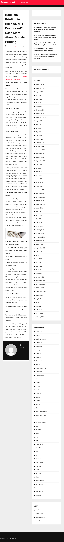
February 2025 (40, 106)
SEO (37, 455)
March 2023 (39, 182)
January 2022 (40, 233)
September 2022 (41, 204)
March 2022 (39, 226)
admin (6, 48)
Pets (37, 440)
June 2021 (39, 259)
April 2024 (39, 135)
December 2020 (40, 280)
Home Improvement (41, 411)
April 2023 (39, 179)
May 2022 (39, 219)
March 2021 (39, 269)
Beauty (38, 350)
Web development (41, 488)
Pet (37, 437)
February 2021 (40, 273)
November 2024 (40, 110)
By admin (22, 346)
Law (37, 426)
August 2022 (39, 208)
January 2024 (40, 146)
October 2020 (40, 288)
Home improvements (42, 415)
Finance (38, 382)
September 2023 (41, 161)
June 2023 (39, 171)
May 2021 (39, 262)
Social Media (39, 462)
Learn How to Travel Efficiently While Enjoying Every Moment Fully (45, 44)
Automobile (39, 346)
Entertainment (40, 375)
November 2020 (40, 284)
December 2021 (40, 237)
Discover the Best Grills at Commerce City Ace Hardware (43, 49)
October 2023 (40, 157)
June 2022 (39, 215)
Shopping (38, 459)
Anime (38, 335)
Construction (39, 361)
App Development (41, 339)
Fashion (38, 379)
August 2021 (39, 251)
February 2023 (40, 186)
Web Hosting (39, 491)
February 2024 (40, 142)
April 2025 (39, 99)
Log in (37, 510)
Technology (39, 473)
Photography (39, 444)
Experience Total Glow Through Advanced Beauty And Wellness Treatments (45, 29)
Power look (8, 2)
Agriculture (39, 332)
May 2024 (39, 132)
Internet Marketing (41, 422)
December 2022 (40, 193)
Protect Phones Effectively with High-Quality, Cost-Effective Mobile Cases (45, 37)
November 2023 (40, 153)
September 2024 (41, 117)
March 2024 (39, 139)
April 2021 (39, 266)
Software (38, 466)
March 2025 (39, 102)
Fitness (38, 386)
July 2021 (38, 255)
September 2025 (41, 88)
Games (38, 397)
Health (38, 404)
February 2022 (40, 230)
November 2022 (40, 197)
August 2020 (39, 295)
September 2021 (41, 248)
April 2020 (39, 309)
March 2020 (39, 313)
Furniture (38, 393)
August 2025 (39, 92)
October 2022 (40, 200)
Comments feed (40, 517)
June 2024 (39, 128)
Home (37, 408)
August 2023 (39, 164)
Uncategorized (40, 480)
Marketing (39, 429)
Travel (37, 477)
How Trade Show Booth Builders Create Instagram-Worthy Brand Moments (45, 56)
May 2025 (39, 95)
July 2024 (38, 124)
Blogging (38, 353)
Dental (38, 364)
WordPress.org (40, 521)
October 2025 (40, 84)
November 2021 (40, 240)
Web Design (39, 484)
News (37, 433)
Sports (38, 469)
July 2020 (38, 299)
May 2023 (39, 175)
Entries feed (39, 513)
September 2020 (41, 291)
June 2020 (39, 302)
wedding (38, 495)
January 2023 (40, 190)
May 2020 (39, 306)
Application (39, 342)
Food (37, 390)
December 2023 (40, 150)
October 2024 (40, 113)
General (38, 400)
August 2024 (39, 121)
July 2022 (38, 211)
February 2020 (40, 317)
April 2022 (39, 222)
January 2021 (40, 277)
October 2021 (40, 244)
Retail (37, 451)
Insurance (39, 419)
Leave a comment (16, 48)
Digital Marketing (41, 368)
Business (38, 357)
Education (39, 371)
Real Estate (39, 448)
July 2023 (38, 168)
